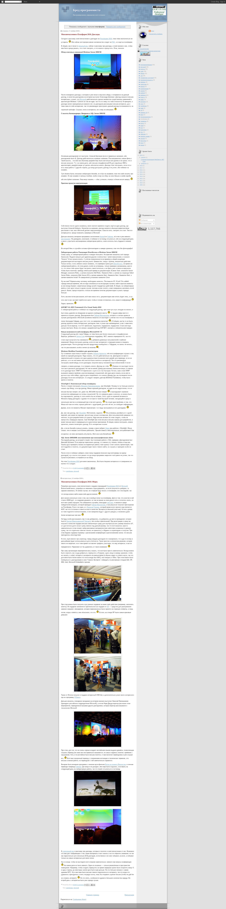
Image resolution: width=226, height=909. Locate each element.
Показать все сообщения (115, 27)
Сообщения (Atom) (79, 899)
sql (141, 110)
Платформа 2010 (73, 461)
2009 (141, 185)
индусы (142, 69)
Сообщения (144, 220)
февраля (144, 163)
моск (141, 143)
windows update (145, 136)
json (141, 127)
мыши (142, 145)
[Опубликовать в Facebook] (92, 468)
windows (142, 82)
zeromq (142, 138)
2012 (141, 178)
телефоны (143, 106)
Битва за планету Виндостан (115, 764)
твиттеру (110, 502)
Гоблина (110, 236)
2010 (141, 183)
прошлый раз (83, 46)
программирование (146, 64)
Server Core (80, 336)
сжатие (142, 91)
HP (108, 607)
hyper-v (142, 97)
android (142, 93)
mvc (141, 132)
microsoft (76, 471)
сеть (141, 104)
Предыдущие (129, 895)
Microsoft (83, 99)
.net (141, 75)
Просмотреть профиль (155, 34)
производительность (146, 80)
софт (141, 71)
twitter (142, 99)
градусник (143, 84)
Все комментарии (145, 223)
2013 (141, 176)
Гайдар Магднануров (101, 315)
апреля (143, 157)
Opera (107, 428)
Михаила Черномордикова (90, 386)
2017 (141, 168)
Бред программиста (86, 10)
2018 (141, 165)
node (141, 108)
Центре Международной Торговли (79, 521)
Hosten (102, 236)
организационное (145, 117)
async (142, 123)
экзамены (143, 121)
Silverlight (82, 413)
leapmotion (143, 130)
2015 (141, 172)
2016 (141, 170)
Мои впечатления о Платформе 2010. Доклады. (80, 34)
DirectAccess (118, 264)
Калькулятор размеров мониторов (150, 51)
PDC (113, 42)
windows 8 (143, 95)
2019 (141, 155)
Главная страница (92, 895)
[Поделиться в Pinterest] (94, 468)
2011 (141, 180)
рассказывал (65, 239)
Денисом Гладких (93, 507)
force (152, 31)
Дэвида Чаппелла (99, 353)
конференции (144, 88)
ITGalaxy (77, 697)
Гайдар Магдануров (98, 505)
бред (141, 114)
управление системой (147, 77)
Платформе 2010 (106, 39)
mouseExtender (144, 49)
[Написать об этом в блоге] (87, 468)
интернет (143, 101)
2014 (141, 174)
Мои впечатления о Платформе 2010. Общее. (79, 482)
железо (142, 86)
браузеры (143, 140)
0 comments (80, 468)
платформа (69, 471)
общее (142, 73)
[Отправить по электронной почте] (85, 468)
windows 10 (143, 112)
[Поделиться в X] (90, 468)
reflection (143, 134)
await (141, 125)
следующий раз (68, 851)
